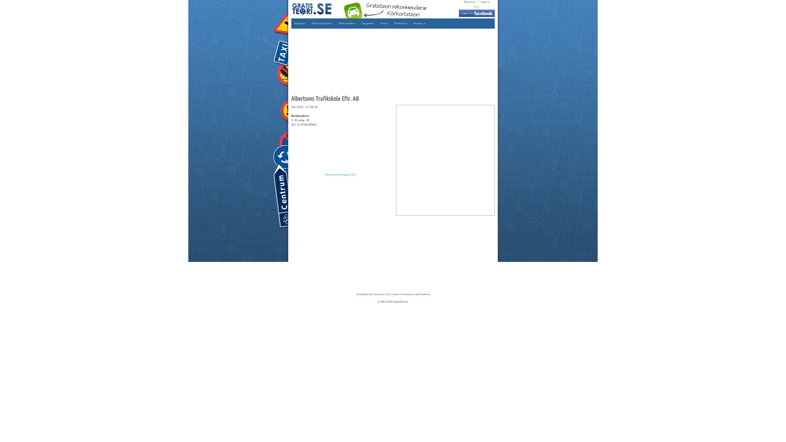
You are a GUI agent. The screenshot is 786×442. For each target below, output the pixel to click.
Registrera (469, 1)
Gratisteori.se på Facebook (415, 294)
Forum (383, 23)
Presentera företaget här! (340, 174)
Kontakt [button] (418, 23)
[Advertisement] (393, 61)
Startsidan (299, 23)
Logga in (485, 1)
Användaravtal (364, 294)
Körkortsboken (347, 23)
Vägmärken (367, 23)
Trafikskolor (400, 23)
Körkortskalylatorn (322, 23)
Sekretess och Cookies (386, 294)
